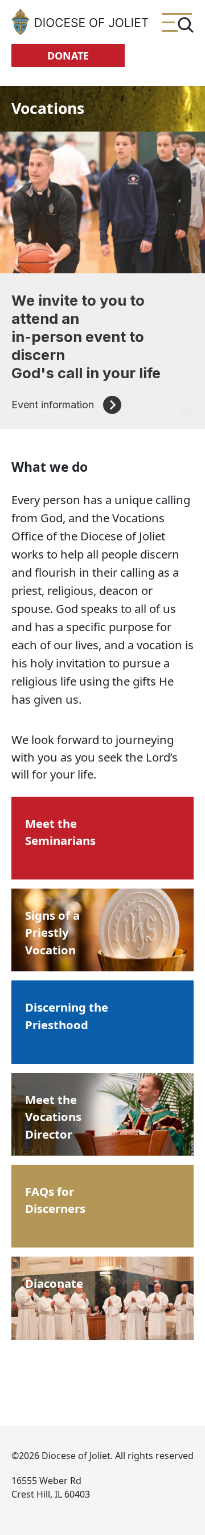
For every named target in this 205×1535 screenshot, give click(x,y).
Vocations (47, 108)
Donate (68, 55)
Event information (52, 405)
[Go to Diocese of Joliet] (79, 22)
